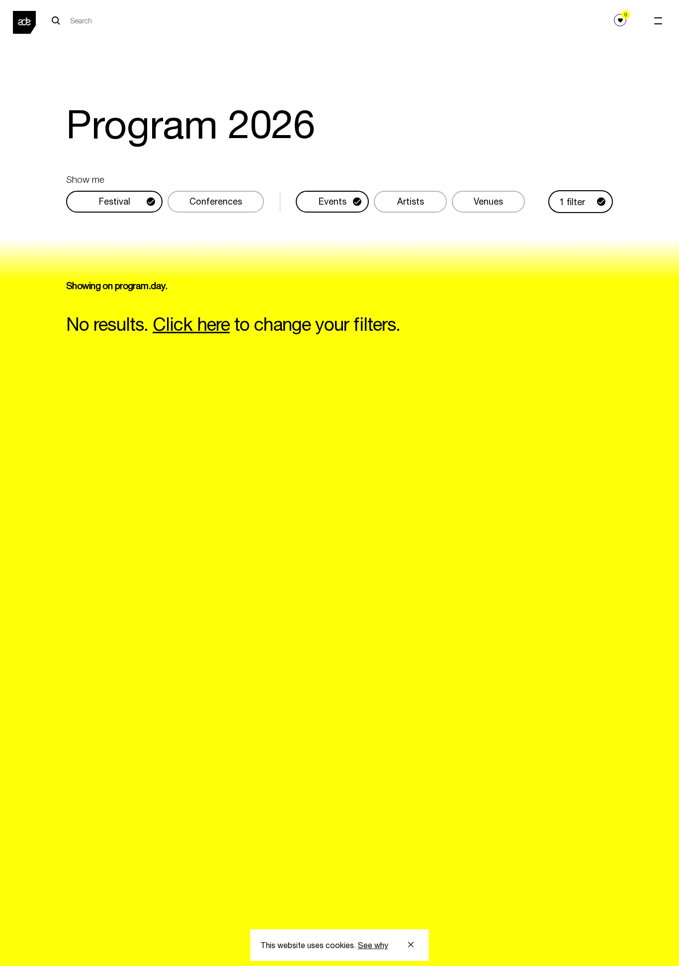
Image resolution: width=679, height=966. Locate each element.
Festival (114, 201)
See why (373, 945)
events (332, 201)
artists (410, 201)
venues (488, 201)
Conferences (215, 201)
